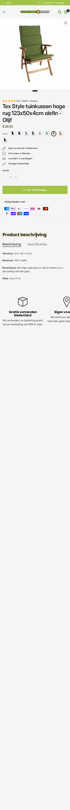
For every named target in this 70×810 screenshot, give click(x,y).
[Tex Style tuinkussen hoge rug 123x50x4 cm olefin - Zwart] (12, 133)
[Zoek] (60, 11)
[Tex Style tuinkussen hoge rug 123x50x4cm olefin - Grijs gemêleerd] (26, 133)
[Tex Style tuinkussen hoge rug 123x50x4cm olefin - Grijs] (40, 133)
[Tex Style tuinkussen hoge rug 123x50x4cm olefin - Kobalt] (19, 133)
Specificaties (37, 244)
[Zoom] (65, 22)
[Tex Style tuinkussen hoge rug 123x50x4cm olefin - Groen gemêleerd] (5, 140)
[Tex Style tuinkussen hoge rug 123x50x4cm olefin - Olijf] (53, 133)
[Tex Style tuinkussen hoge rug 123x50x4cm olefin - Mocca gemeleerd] (60, 133)
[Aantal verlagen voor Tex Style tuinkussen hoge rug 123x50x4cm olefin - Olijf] (5, 177)
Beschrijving (11, 244)
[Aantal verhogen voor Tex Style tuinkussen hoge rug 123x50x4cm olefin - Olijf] (16, 177)
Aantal (5, 170)
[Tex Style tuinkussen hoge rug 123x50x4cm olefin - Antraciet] (33, 133)
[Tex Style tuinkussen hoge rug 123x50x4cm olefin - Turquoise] (46, 133)
